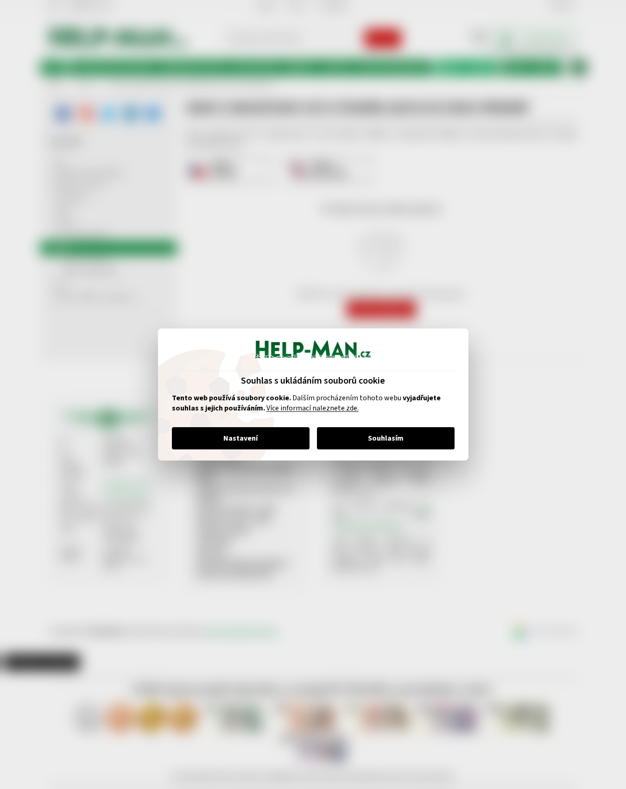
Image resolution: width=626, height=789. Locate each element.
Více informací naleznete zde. (312, 408)
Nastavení (240, 438)
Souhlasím (386, 438)
